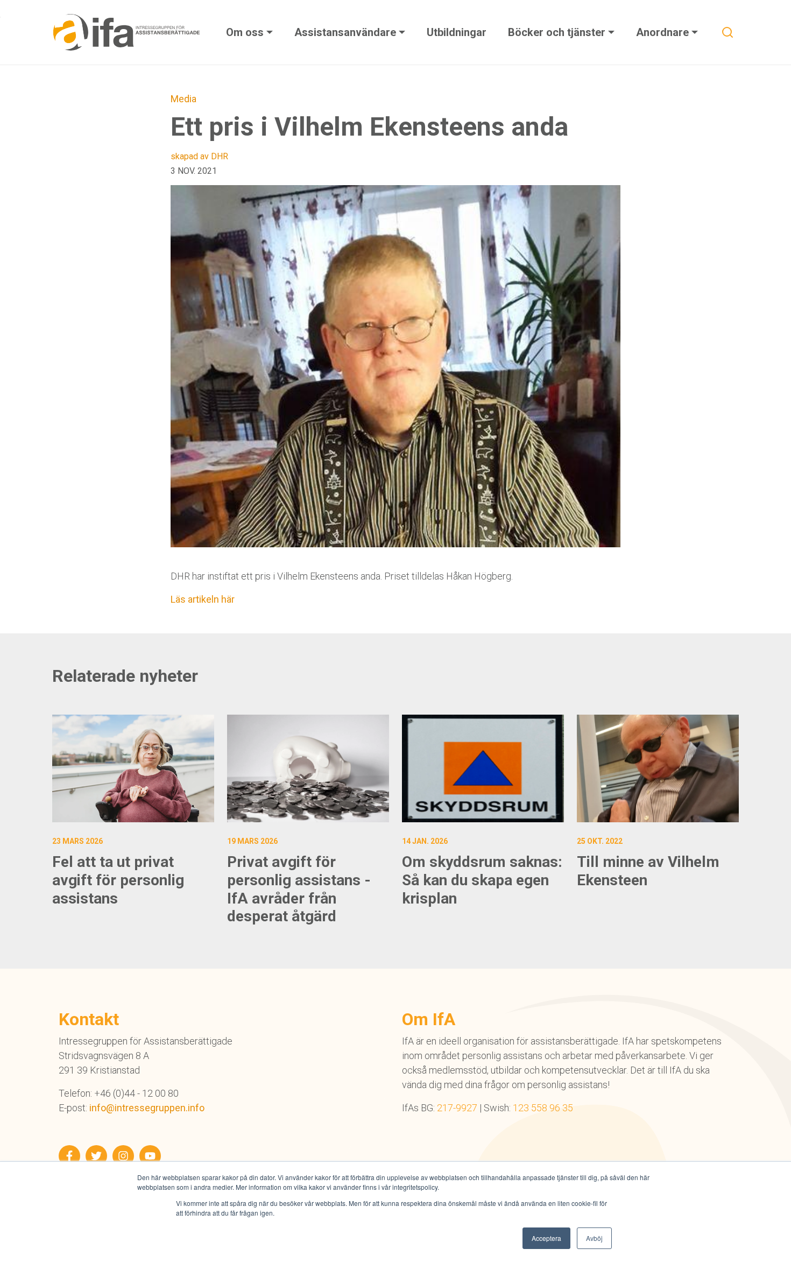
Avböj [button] (594, 1238)
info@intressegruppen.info (146, 1107)
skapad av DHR (199, 156)
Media (183, 98)
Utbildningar (456, 32)
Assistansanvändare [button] (346, 32)
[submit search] (727, 32)
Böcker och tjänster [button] (558, 32)
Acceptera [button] (546, 1238)
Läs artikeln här (203, 599)
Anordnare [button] (663, 32)
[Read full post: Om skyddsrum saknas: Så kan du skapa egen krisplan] (483, 769)
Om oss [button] (246, 32)
